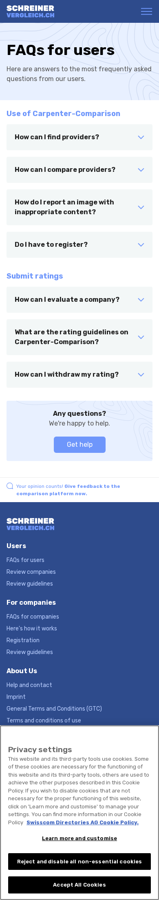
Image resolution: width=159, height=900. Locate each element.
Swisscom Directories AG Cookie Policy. (82, 822)
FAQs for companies (33, 616)
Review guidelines (30, 583)
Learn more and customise (79, 838)
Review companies (31, 572)
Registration (23, 640)
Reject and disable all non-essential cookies (79, 861)
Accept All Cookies (79, 885)
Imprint (16, 697)
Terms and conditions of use (44, 720)
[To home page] (38, 11)
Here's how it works (32, 628)
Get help (80, 444)
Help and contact (29, 685)
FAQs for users (25, 560)
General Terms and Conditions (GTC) (54, 708)
